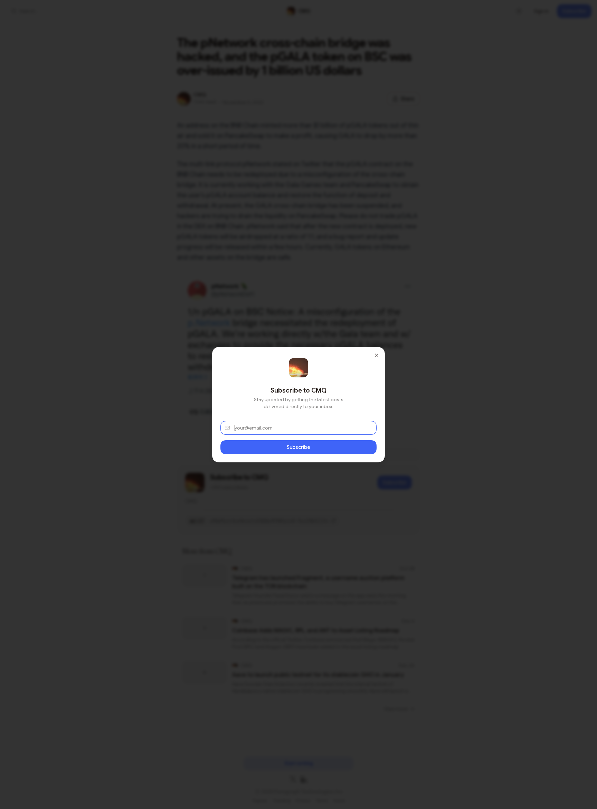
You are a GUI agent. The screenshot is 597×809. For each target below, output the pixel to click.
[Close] (376, 355)
